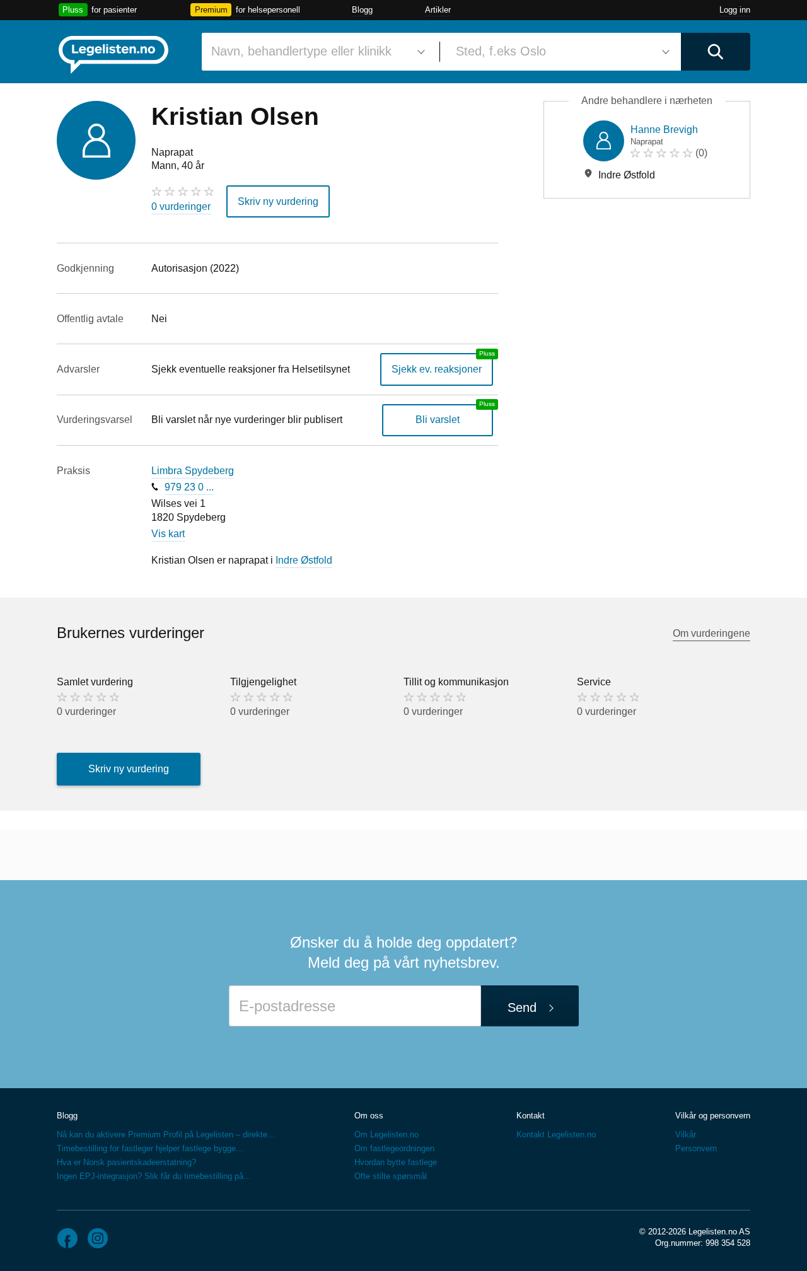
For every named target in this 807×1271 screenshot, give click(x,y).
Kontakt (530, 1115)
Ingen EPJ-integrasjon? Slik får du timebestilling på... (154, 1176)
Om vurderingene (711, 633)
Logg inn (734, 10)
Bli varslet (437, 419)
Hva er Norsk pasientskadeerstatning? (126, 1162)
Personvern (696, 1148)
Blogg (362, 10)
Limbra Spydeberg (192, 470)
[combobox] (316, 52)
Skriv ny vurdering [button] (278, 201)
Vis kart (168, 533)
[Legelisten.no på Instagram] (97, 1238)
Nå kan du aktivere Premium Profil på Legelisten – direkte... (166, 1134)
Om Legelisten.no (386, 1134)
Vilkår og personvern (712, 1115)
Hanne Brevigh (664, 129)
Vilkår (685, 1134)
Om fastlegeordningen (394, 1148)
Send (522, 1007)
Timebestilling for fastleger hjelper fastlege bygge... (150, 1148)
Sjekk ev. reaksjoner (437, 369)
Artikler (438, 10)
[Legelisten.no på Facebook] (67, 1238)
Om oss (368, 1115)
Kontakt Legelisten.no (556, 1134)
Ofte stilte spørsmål (390, 1176)
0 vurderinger (181, 206)
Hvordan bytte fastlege (395, 1162)
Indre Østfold (304, 560)
